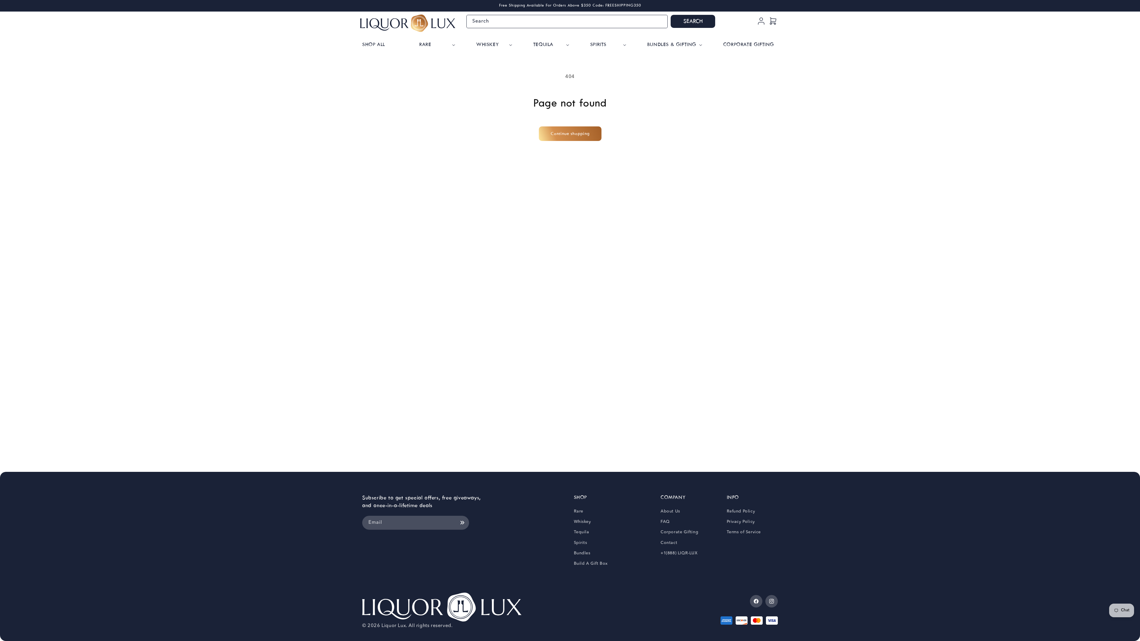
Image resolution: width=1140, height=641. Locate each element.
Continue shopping (570, 134)
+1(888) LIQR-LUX (679, 553)
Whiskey (582, 522)
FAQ (665, 522)
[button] (436, 45)
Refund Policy (741, 511)
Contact (669, 543)
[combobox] (567, 21)
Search (693, 21)
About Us (670, 511)
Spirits (580, 543)
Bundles (582, 553)
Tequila (581, 532)
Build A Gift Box (591, 563)
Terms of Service (744, 532)
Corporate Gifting (679, 532)
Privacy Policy (741, 522)
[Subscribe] (462, 523)
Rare (578, 511)
